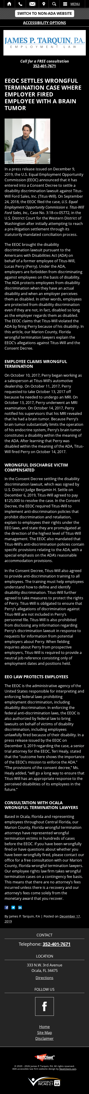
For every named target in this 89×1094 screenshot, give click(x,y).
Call (20, 4)
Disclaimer (44, 1038)
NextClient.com (67, 1068)
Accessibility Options (44, 22)
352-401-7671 (44, 65)
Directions (44, 978)
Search (54, 4)
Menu (75, 4)
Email (32, 4)
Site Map (44, 1032)
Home (9, 4)
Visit (44, 4)
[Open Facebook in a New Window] (44, 1006)
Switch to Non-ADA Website (44, 13)
